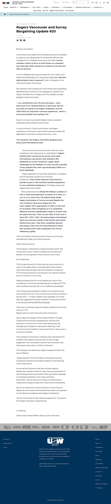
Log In (5, 447)
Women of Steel (75, 427)
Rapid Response (36, 427)
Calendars (55, 7)
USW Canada (65, 2)
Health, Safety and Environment (84, 427)
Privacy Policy (7, 443)
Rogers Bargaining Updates (19, 14)
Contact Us (98, 7)
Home (6, 7)
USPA (55, 427)
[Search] (88, 2)
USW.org (56, 2)
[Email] (24, 40)
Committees (67, 7)
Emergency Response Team (103, 427)
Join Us (45, 10)
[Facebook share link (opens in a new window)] (21, 40)
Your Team (36, 7)
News (46, 7)
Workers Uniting (94, 427)
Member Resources (83, 7)
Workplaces (24, 7)
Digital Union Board (56, 10)
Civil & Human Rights (7, 427)
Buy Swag (37, 10)
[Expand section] (18, 7)
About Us (13, 7)
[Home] (5, 14)
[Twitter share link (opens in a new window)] (17, 40)
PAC (27, 427)
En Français (69, 10)
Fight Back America (17, 427)
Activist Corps (65, 427)
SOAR (46, 427)
